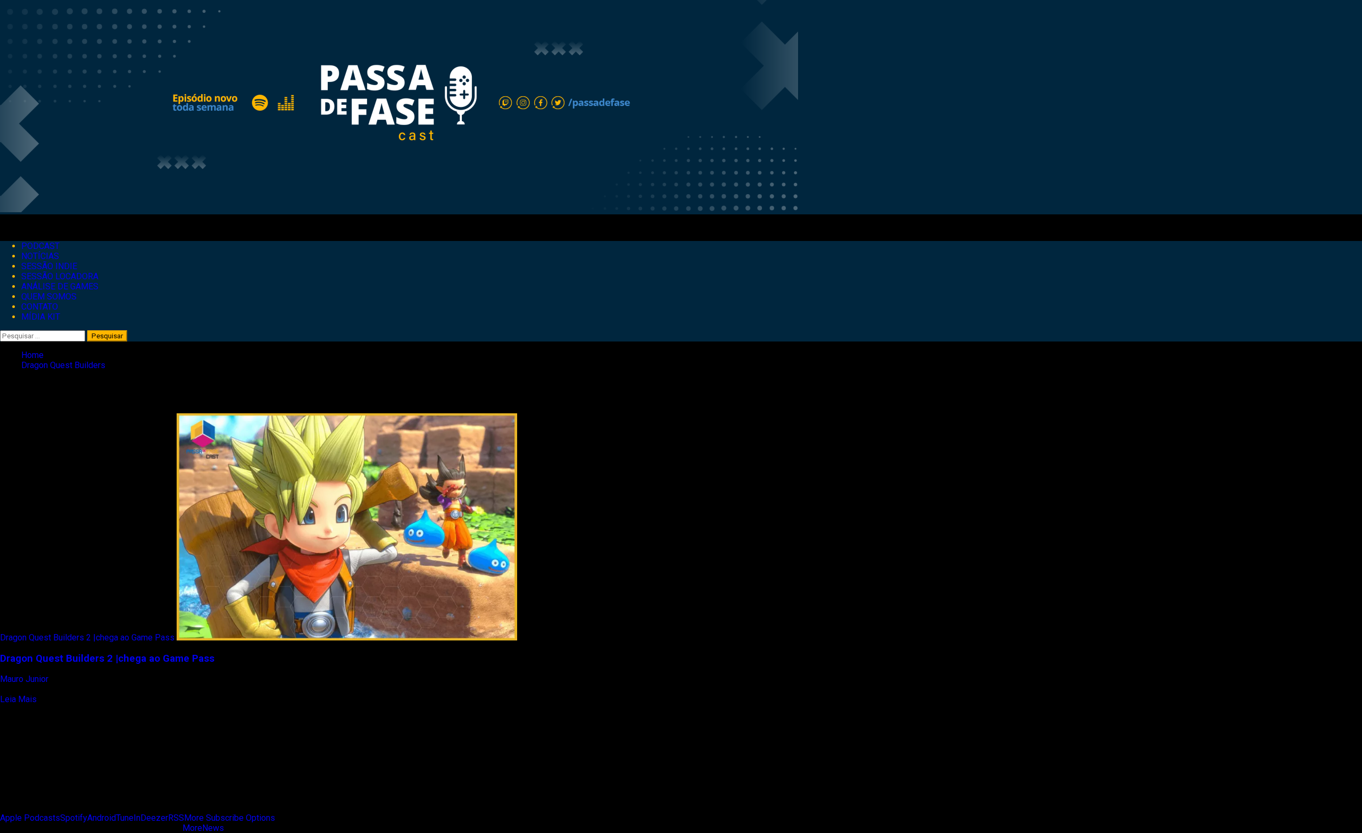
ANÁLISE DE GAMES (59, 286)
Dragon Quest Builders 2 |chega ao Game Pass (87, 637)
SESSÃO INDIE (49, 266)
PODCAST (40, 246)
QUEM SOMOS (49, 296)
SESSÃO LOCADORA (59, 276)
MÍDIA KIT (40, 317)
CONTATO (39, 307)
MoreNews (203, 828)
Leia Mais (18, 699)
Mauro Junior (25, 679)
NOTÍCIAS (40, 256)
